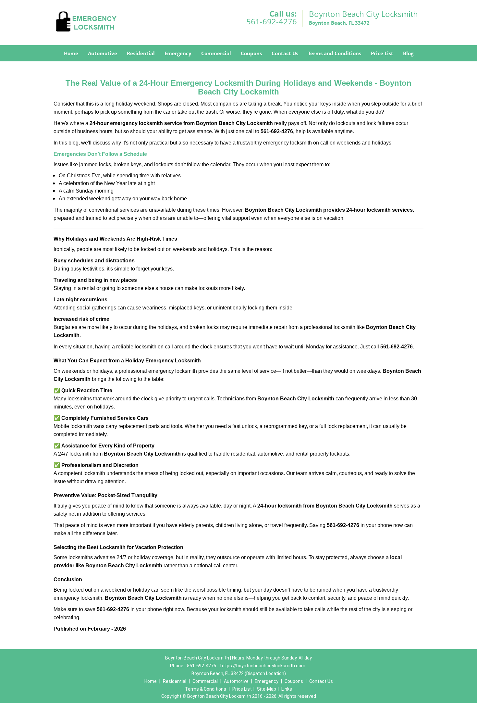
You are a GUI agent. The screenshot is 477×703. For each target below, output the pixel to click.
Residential (141, 53)
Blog (408, 53)
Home (71, 53)
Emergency (178, 53)
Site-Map (266, 689)
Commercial (216, 53)
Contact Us (285, 53)
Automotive (102, 53)
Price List (382, 53)
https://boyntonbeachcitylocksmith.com (262, 665)
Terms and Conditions (334, 53)
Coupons (251, 53)
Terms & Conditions (205, 689)
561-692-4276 (271, 21)
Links (286, 689)
